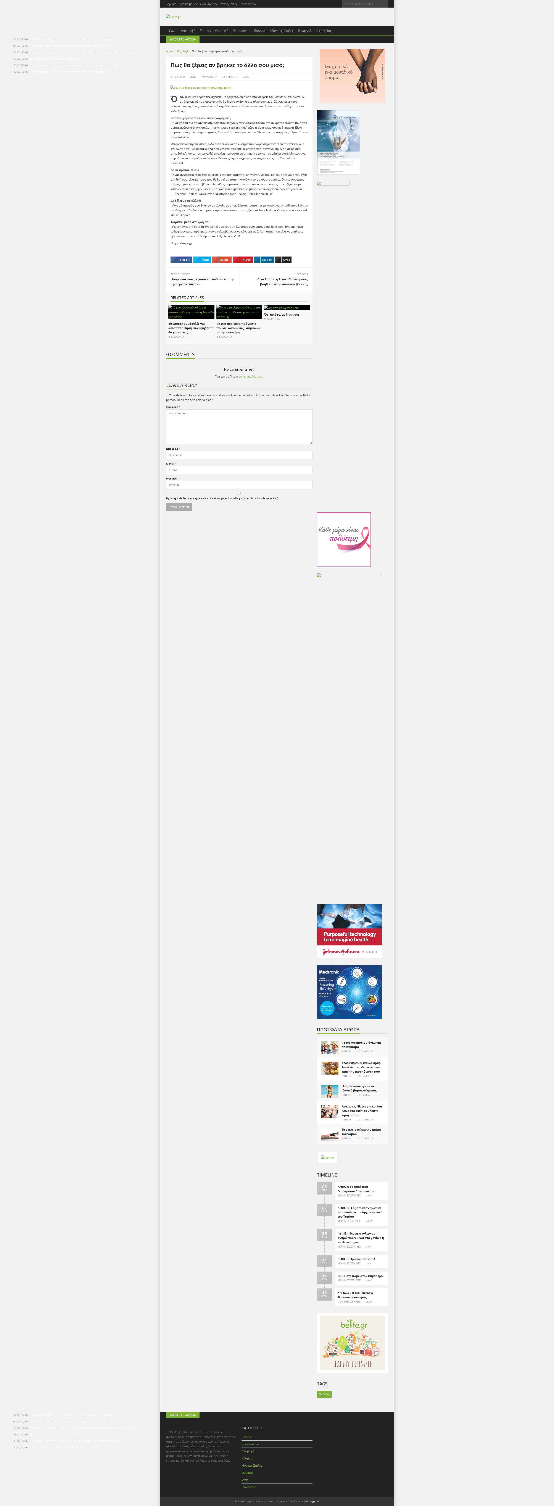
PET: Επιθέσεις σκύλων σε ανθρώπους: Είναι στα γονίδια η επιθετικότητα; (361, 1237)
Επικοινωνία (248, 4)
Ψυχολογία (241, 30)
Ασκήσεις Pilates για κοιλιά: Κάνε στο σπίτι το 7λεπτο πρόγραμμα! (362, 1110)
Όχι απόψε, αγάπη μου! (281, 314)
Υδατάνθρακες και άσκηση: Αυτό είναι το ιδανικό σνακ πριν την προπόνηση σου (361, 1067)
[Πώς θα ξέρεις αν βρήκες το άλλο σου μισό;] (201, 87)
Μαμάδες (324, 1394)
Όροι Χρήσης (209, 4)
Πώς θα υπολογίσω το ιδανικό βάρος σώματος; (359, 1088)
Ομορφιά (222, 30)
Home (169, 51)
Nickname (173, 449)
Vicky (193, 77)
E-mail (171, 464)
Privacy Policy (228, 4)
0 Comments (365, 1051)
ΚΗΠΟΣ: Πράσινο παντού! (356, 1259)
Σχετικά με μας (188, 4)
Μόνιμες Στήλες (282, 30)
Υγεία (172, 30)
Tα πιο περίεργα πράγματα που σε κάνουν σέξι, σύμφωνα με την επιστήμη (238, 327)
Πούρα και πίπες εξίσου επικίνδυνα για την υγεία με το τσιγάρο (202, 282)
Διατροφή (188, 30)
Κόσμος (260, 30)
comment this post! (251, 376)
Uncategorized (251, 1444)
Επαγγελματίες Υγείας (315, 30)
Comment (173, 407)
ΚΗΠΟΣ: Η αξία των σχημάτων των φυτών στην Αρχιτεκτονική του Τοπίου (360, 1212)
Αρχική (171, 4)
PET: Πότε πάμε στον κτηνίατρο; (361, 1276)
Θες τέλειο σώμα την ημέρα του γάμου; (361, 1131)
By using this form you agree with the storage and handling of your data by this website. (222, 498)
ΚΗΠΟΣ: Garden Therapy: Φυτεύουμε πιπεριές (355, 1295)
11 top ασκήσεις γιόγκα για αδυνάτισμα (361, 1044)
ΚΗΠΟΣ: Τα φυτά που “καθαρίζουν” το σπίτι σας (356, 1189)
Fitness (205, 30)
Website (171, 478)
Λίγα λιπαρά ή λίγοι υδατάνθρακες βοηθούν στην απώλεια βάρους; (282, 282)
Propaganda (312, 1501)
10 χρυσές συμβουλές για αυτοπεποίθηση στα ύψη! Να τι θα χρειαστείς (190, 327)
